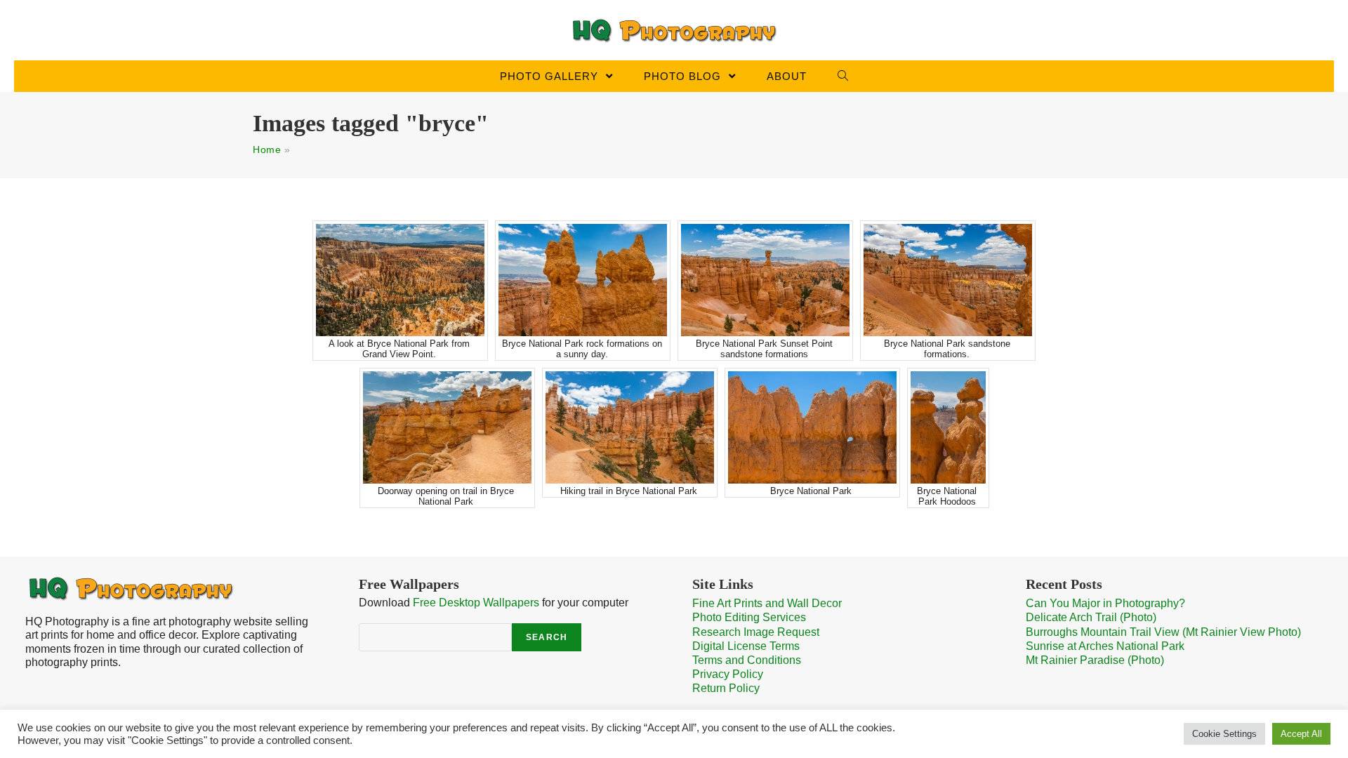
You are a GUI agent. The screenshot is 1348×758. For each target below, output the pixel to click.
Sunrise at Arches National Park (1105, 646)
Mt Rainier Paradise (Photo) (1095, 660)
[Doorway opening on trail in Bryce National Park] (447, 427)
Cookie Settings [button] (1224, 734)
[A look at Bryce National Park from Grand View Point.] (400, 280)
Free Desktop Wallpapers (476, 603)
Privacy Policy (727, 674)
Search (546, 637)
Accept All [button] (1301, 734)
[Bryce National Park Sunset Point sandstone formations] (765, 280)
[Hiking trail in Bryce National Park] (630, 427)
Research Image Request (755, 632)
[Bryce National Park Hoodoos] (948, 427)
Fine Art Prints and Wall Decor (767, 603)
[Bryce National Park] (812, 427)
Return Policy (726, 688)
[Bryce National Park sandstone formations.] (948, 280)
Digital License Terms (746, 646)
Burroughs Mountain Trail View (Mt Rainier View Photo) (1163, 632)
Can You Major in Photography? (1105, 603)
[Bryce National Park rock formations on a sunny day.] (582, 280)
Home (267, 149)
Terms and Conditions (746, 660)
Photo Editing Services (749, 617)
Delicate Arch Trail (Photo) (1091, 617)
